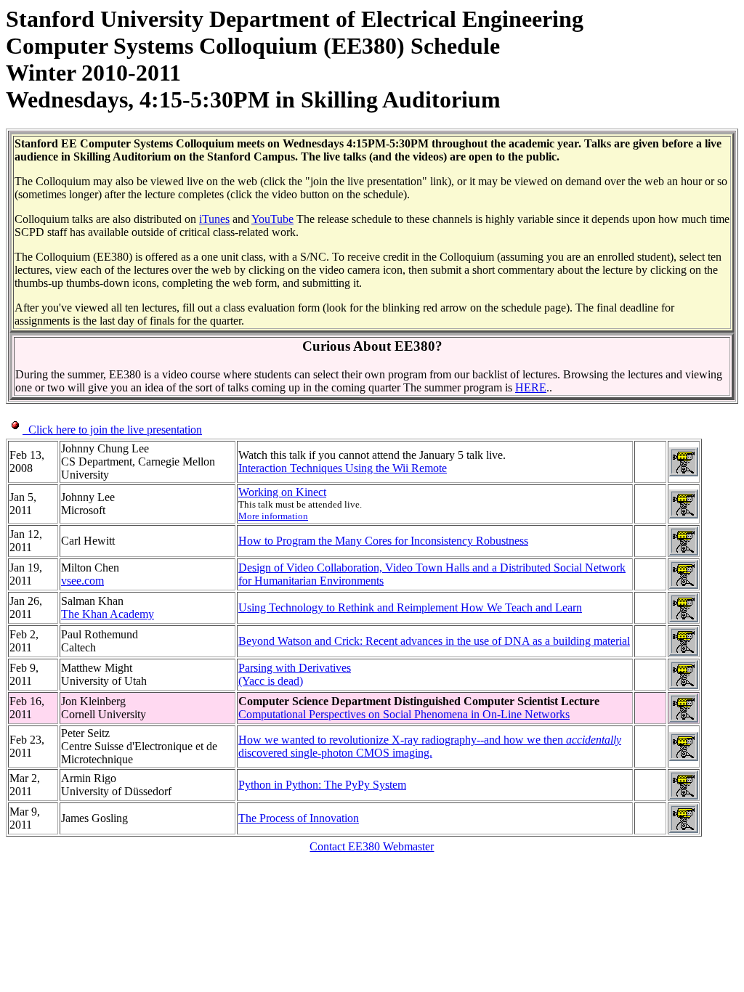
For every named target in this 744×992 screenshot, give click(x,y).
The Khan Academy (107, 614)
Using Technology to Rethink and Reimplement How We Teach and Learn (410, 607)
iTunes (214, 219)
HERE (530, 387)
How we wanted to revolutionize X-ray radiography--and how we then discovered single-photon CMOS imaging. (429, 746)
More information (273, 516)
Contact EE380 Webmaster (372, 846)
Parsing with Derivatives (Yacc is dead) (294, 674)
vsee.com (82, 580)
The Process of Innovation (298, 818)
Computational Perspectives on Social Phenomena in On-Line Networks (404, 714)
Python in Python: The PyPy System (322, 784)
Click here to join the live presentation (112, 429)
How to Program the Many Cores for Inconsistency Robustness (383, 540)
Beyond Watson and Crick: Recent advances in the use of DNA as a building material (434, 641)
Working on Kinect (282, 492)
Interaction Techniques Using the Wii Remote (342, 468)
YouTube (272, 219)
